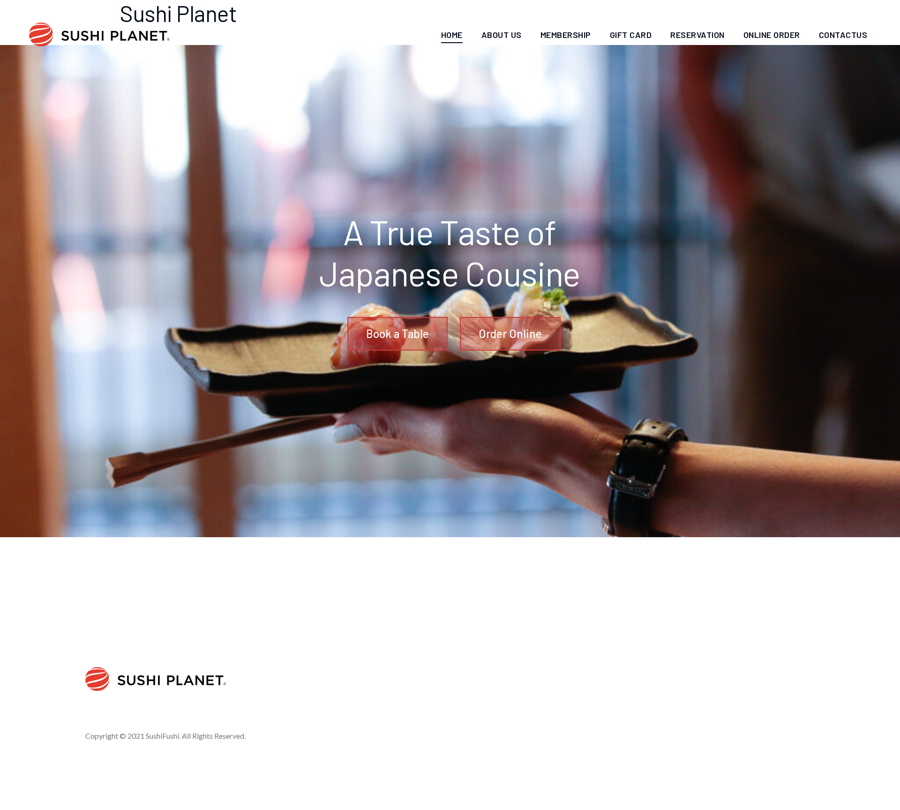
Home (452, 35)
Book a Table (397, 333)
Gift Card (631, 35)
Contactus (843, 35)
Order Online (510, 333)
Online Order (771, 35)
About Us (501, 35)
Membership (565, 35)
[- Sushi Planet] (99, 34)
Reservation (697, 35)
